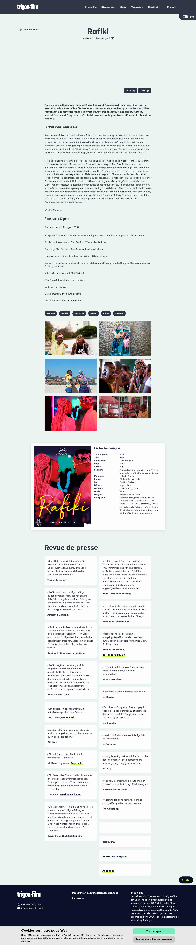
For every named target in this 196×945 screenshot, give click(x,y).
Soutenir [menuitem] (153, 7)
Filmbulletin (68, 717)
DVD (143, 91)
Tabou (106, 313)
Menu (172, 8)
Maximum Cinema (70, 794)
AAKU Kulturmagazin (114, 856)
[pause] (50, 40)
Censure (119, 313)
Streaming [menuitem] (108, 7)
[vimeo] (147, 48)
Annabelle (77, 763)
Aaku (105, 593)
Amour (93, 313)
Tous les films (31, 29)
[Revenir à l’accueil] (38, 7)
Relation (51, 313)
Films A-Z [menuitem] (91, 7)
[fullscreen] (147, 40)
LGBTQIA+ (79, 313)
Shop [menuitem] (123, 7)
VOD (129, 91)
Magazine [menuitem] (137, 7)
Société (64, 313)
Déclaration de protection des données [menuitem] (95, 893)
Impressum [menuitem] (78, 898)
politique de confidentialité (34, 938)
